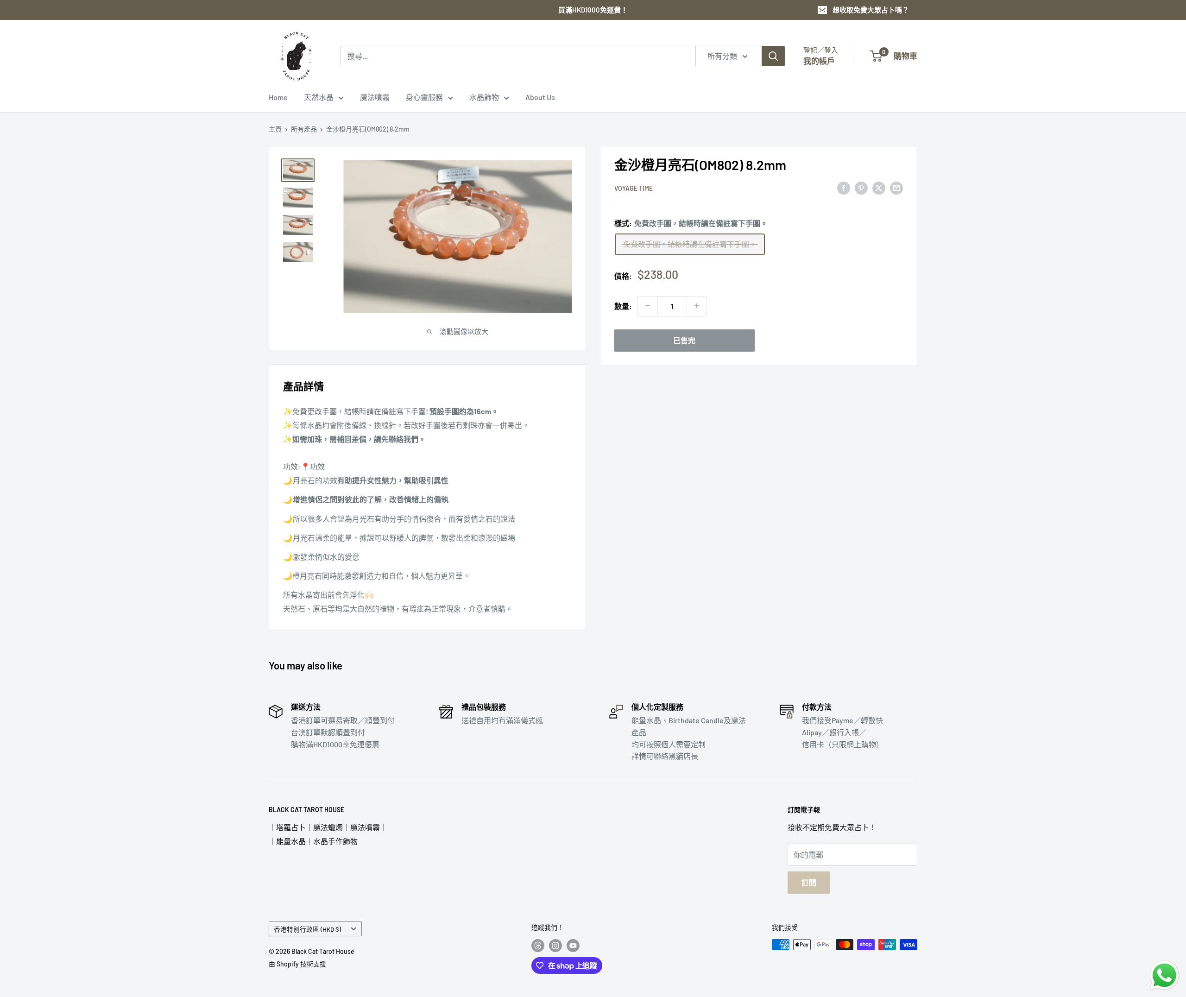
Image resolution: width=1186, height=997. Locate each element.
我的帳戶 (819, 60)
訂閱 (808, 882)
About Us (540, 97)
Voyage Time (633, 188)
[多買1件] (697, 306)
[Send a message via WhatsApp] (1164, 975)
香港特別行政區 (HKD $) (307, 929)
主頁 (275, 129)
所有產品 (304, 129)
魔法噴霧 (375, 97)
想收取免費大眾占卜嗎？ (871, 10)
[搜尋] (773, 56)
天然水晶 (319, 97)
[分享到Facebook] (843, 187)
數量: (623, 306)
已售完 (684, 339)
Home (278, 97)
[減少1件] (647, 306)
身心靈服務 (424, 97)
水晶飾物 (484, 97)
